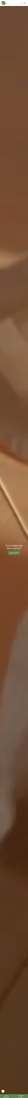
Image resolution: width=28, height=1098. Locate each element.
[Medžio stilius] (5, 3)
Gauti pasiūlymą (6, 1096)
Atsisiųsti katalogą (20, 1096)
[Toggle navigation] (25, 3)
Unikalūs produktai (14, 552)
